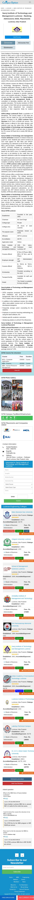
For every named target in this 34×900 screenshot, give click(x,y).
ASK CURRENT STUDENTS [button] (26, 897)
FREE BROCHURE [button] (8, 897)
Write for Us (14, 887)
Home (11, 877)
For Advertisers (23, 885)
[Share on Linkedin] (21, 855)
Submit (18, 501)
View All (17, 370)
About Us (13, 885)
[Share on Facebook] (16, 855)
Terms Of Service (24, 889)
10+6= (13, 497)
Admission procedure (17, 779)
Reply (6, 798)
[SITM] (6, 385)
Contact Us (13, 889)
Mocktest (16, 881)
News (24, 881)
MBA (17, 877)
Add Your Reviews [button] (17, 783)
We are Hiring (24, 887)
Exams (23, 879)
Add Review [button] (17, 37)
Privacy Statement (19, 891)
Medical (15, 879)
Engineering (26, 877)
